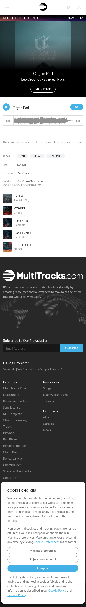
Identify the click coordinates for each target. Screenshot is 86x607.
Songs (47, 388)
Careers (48, 423)
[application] (43, 122)
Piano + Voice (22, 232)
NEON (18, 249)
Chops (18, 212)
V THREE (19, 208)
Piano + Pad (21, 220)
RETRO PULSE (23, 245)
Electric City (21, 200)
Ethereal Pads (54, 79)
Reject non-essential (43, 559)
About (47, 417)
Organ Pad (21, 107)
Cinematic (55, 156)
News (47, 430)
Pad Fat (18, 196)
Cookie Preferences (47, 542)
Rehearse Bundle (14, 401)
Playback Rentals (14, 445)
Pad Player (10, 439)
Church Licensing (15, 420)
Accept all (43, 568)
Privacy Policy (16, 595)
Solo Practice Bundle (17, 471)
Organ (37, 156)
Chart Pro (10, 477)
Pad (23, 156)
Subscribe (71, 347)
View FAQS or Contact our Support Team (31, 369)
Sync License (11, 407)
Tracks (7, 426)
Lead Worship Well (56, 394)
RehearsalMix (12, 458)
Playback (9, 433)
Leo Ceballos (31, 79)
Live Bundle (11, 394)
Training (48, 401)
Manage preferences (43, 550)
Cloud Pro (10, 452)
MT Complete (12, 414)
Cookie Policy (57, 590)
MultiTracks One (14, 388)
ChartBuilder (12, 465)
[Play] (6, 107)
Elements (19, 224)
